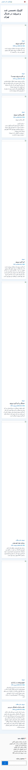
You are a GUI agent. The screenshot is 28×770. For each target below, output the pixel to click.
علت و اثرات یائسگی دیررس (16, 707)
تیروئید (23, 40)
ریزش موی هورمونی (18, 543)
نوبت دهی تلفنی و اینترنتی (20, 751)
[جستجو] (5, 763)
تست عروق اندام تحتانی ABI (19, 753)
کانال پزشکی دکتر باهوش (20, 747)
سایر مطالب (18, 540)
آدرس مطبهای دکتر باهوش (19, 749)
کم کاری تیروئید (20, 43)
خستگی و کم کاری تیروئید (17, 403)
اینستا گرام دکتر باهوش (20, 745)
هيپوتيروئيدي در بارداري (18, 682)
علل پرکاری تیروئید (19, 115)
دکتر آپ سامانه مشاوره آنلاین (19, 741)
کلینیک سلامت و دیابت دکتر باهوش (18, 743)
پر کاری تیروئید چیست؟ (18, 76)
